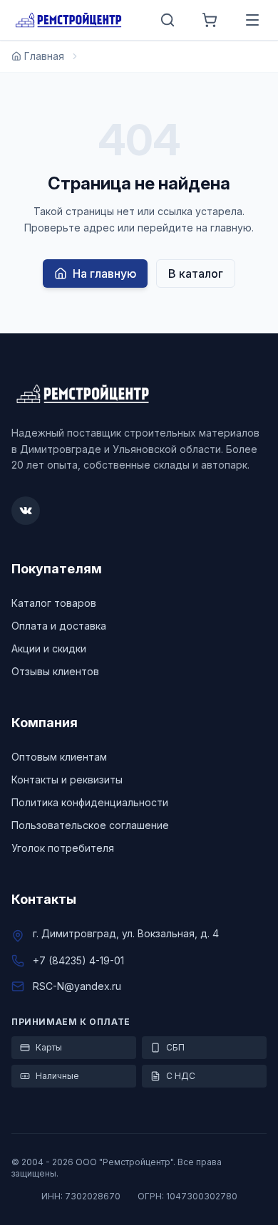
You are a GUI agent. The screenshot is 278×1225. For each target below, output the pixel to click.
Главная (44, 56)
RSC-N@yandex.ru (77, 986)
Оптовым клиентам (59, 757)
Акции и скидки (48, 648)
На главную (104, 273)
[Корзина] (209, 19)
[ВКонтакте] (25, 510)
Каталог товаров (53, 603)
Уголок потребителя (62, 848)
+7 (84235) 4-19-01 (78, 960)
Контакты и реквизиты (67, 779)
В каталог (195, 273)
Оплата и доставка (58, 626)
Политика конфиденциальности (89, 802)
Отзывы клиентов (55, 671)
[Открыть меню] (252, 20)
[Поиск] (167, 19)
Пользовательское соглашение (90, 825)
